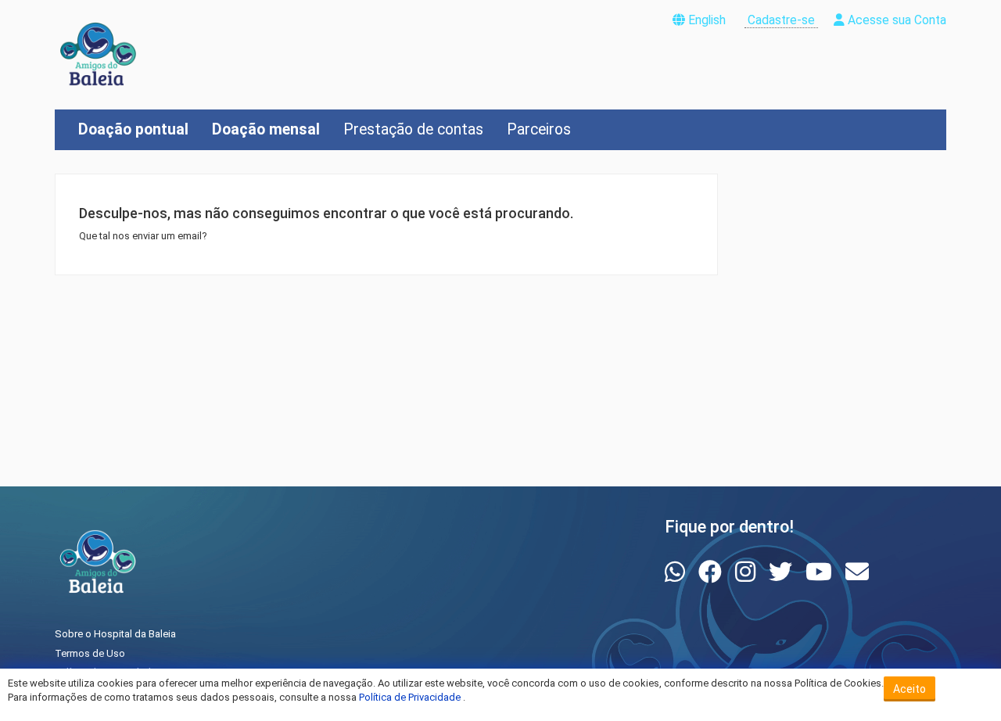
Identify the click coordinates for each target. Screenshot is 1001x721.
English (707, 20)
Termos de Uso (90, 653)
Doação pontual (133, 129)
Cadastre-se (781, 20)
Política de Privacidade (411, 697)
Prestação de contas (413, 129)
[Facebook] (712, 572)
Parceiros (539, 129)
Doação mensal (266, 129)
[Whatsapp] (678, 572)
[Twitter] (783, 572)
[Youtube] (821, 572)
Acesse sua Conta (895, 20)
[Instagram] (748, 572)
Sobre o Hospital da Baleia (115, 634)
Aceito (909, 689)
